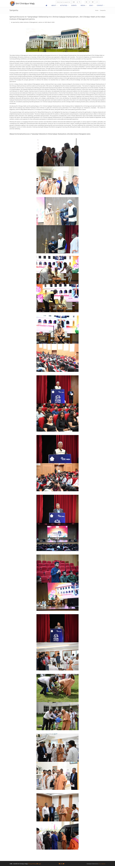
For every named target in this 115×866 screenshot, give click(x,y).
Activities (63, 5)
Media (83, 5)
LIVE (97, 2)
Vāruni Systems (102, 863)
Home (96, 10)
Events (73, 5)
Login (39, 863)
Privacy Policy (32, 863)
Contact (100, 5)
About (53, 5)
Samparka (102, 10)
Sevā (91, 5)
